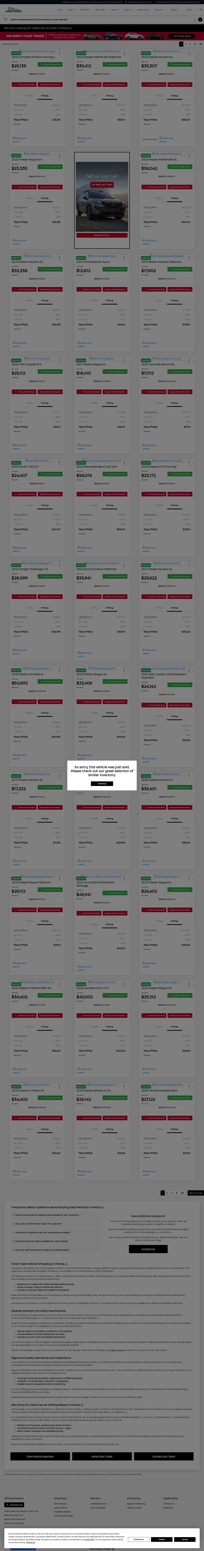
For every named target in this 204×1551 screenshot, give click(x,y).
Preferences (139, 1539)
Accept (185, 1539)
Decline (162, 1539)
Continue (102, 783)
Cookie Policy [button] (90, 1540)
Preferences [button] (30, 1543)
